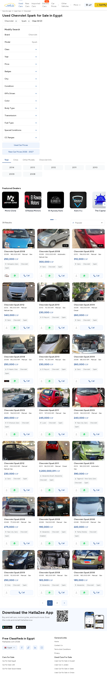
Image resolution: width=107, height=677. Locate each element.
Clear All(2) (37, 21)
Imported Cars (36, 4)
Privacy (57, 653)
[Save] (31, 232)
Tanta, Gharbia (82, 532)
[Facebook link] (22, 647)
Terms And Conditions (62, 649)
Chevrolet (24, 264)
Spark (7, 268)
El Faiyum (45, 317)
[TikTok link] (28, 647)
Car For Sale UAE (8, 665)
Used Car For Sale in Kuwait (64, 661)
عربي (90, 4)
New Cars (27, 4)
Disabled (43, 536)
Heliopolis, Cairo (12, 264)
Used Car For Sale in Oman (64, 673)
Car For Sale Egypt (9, 661)
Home (56, 641)
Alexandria (45, 532)
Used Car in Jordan (61, 665)
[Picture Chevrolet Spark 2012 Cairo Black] (18, 450)
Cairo (44, 267)
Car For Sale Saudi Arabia (11, 669)
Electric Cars (45, 4)
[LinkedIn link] (35, 647)
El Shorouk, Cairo (13, 423)
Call (28, 275)
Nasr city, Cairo (82, 423)
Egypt (10, 648)
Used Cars (21, 4)
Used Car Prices (21, 145)
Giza (8, 585)
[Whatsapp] (14, 275)
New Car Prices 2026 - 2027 (21, 152)
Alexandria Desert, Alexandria (52, 476)
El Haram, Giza (12, 369)
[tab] (6, 160)
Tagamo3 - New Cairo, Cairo (86, 479)
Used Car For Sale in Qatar (64, 669)
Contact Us (58, 645)
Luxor (44, 423)
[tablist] (53, 160)
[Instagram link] (42, 647)
